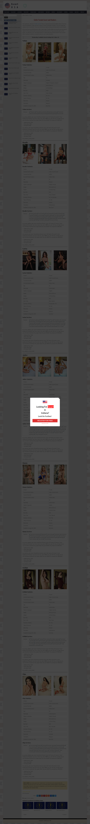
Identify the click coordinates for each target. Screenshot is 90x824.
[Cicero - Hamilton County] (6, 95)
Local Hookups (59, 12)
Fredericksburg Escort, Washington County (13, 23)
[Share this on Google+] (42, 796)
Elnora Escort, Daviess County (14, 27)
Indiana (26, 15)
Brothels (53, 12)
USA (23, 15)
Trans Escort (26, 12)
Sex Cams (71, 12)
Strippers (66, 12)
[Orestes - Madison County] (6, 44)
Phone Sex (82, 12)
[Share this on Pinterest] (44, 796)
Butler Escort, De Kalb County (14, 62)
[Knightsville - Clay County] (6, 34)
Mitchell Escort (37, 810)
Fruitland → (65, 814)
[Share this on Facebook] (40, 796)
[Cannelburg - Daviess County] (6, 49)
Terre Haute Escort (61, 810)
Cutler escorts (38, 23)
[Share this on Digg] (51, 796)
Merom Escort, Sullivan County (14, 78)
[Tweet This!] (37, 796)
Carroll (28, 798)
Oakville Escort (48, 810)
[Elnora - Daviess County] (6, 29)
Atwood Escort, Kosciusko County (13, 53)
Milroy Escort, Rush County (14, 67)
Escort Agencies (41, 12)
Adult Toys (76, 12)
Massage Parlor (33, 12)
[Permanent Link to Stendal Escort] (28, 805)
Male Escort (13, 12)
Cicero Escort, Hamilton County (13, 94)
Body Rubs (48, 12)
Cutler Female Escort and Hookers (45, 19)
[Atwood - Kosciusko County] (6, 54)
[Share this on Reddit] (46, 796)
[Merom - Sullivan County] (6, 79)
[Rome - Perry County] (6, 90)
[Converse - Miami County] (6, 59)
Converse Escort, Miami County (13, 58)
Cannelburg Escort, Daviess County (14, 48)
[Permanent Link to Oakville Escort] (50, 805)
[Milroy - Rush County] (6, 69)
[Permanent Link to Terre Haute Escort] (62, 805)
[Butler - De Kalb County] (6, 64)
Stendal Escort (26, 810)
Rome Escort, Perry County (14, 88)
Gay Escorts (20, 12)
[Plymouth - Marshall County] (6, 74)
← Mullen (24, 814)
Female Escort (6, 12)
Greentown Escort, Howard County (14, 38)
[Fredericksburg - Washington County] (6, 24)
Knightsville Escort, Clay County (13, 33)
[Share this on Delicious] (55, 796)
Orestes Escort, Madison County (13, 43)
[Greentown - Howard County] (6, 39)
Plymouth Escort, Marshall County (14, 73)
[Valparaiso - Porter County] (6, 84)
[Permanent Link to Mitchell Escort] (39, 805)
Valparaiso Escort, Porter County (13, 84)
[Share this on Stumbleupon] (49, 796)
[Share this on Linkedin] (53, 796)
